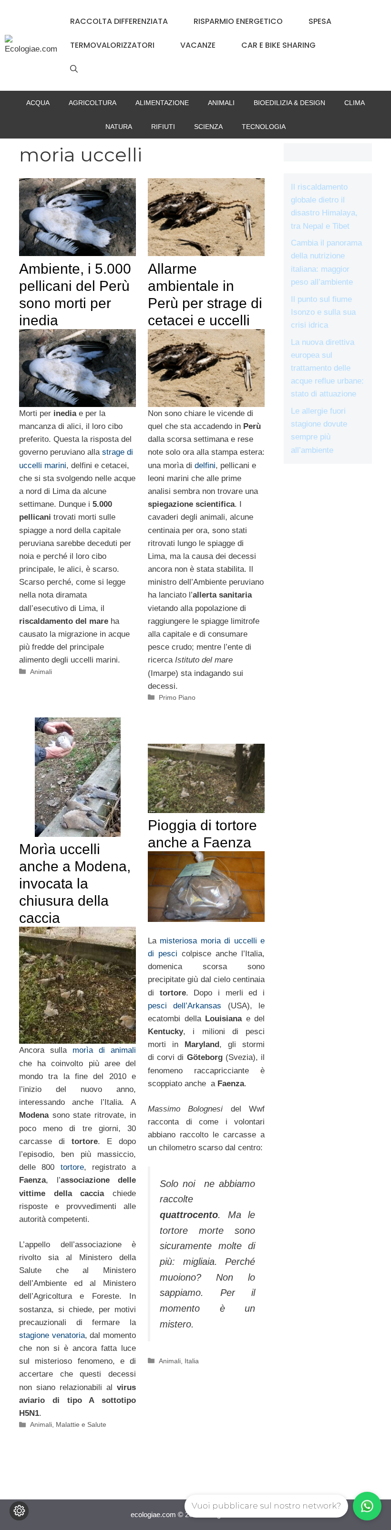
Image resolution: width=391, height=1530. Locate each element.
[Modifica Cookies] (19, 1510)
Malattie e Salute (81, 1424)
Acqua (38, 103)
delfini (205, 465)
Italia (192, 1361)
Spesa (320, 21)
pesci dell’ (167, 1005)
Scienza (208, 126)
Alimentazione (162, 103)
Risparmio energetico (238, 21)
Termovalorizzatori (112, 45)
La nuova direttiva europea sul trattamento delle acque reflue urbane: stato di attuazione (327, 368)
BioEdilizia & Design (289, 103)
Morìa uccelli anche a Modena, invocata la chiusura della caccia (75, 883)
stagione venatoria (52, 1335)
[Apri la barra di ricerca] (74, 69)
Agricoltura (92, 103)
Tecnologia (264, 126)
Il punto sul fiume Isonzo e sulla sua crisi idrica (323, 312)
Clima (354, 103)
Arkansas (204, 1005)
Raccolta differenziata (119, 21)
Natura (118, 126)
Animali (221, 103)
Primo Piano (177, 697)
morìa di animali (104, 1050)
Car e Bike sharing (278, 45)
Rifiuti (163, 126)
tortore (72, 1167)
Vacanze (198, 45)
